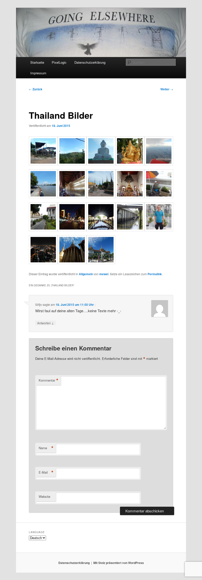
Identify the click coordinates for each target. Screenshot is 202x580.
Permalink (155, 274)
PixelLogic (59, 62)
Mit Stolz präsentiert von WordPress (118, 563)
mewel (103, 274)
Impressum (38, 73)
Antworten (45, 323)
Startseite (37, 62)
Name (46, 448)
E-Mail (46, 472)
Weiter (166, 89)
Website (44, 496)
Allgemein (86, 274)
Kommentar (48, 380)
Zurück (35, 89)
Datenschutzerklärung (89, 62)
